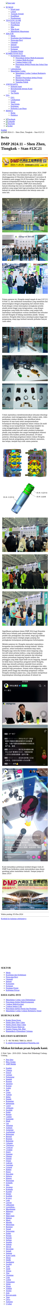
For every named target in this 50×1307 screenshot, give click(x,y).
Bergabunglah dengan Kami (21, 89)
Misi (12, 27)
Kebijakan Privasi (12, 990)
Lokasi (13, 12)
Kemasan (14, 49)
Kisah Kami (15, 23)
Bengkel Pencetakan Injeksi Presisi (29, 78)
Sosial (13, 102)
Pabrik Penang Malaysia (15, 1027)
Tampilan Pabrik (22, 82)
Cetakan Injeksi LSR (24, 62)
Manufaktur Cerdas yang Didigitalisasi (20, 1000)
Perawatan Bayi (17, 40)
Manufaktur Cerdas (18, 71)
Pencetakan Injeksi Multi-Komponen (30, 58)
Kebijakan (15, 106)
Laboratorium (16, 69)
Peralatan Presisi (17, 51)
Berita (13, 113)
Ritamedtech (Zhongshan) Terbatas (19, 1031)
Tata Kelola (15, 104)
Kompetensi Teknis (18, 56)
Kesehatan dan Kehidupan (21, 38)
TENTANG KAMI (13, 20)
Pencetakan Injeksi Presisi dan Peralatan (21, 1009)
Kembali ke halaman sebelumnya (13, 919)
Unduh (13, 91)
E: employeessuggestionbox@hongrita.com (22, 1043)
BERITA (9, 111)
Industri (14, 45)
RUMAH (9, 7)
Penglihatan (15, 25)
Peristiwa (14, 115)
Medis (13, 36)
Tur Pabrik (15, 93)
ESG (8, 95)
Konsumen (15, 47)
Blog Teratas (11, 1062)
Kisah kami (15, 9)
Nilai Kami (15, 29)
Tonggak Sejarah (17, 14)
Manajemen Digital (23, 80)
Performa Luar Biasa (19, 108)
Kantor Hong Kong (13, 1020)
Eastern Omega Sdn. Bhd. (16, 1029)
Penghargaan (16, 18)
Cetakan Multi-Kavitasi (24, 60)
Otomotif (14, 42)
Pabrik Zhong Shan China (16, 1025)
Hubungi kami (16, 86)
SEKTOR (10, 34)
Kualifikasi (15, 16)
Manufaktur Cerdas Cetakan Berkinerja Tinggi (23, 1011)
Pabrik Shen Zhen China (15, 1022)
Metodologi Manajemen (20, 31)
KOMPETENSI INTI (14, 53)
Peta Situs (9, 1060)
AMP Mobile (11, 1064)
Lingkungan (15, 100)
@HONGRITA (12, 84)
